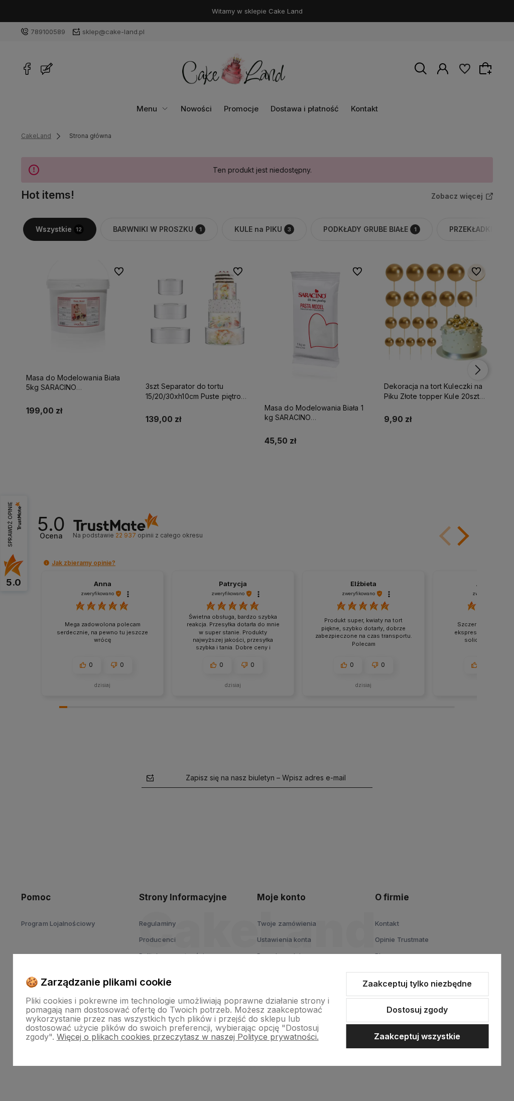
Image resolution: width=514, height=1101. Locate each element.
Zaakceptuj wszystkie (417, 1036)
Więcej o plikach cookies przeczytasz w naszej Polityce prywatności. (188, 1037)
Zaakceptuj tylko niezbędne (417, 984)
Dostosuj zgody (417, 1010)
